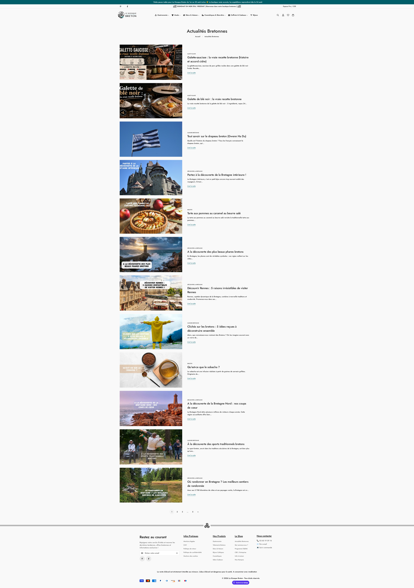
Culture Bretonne (193, 133)
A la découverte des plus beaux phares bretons (215, 252)
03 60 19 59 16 (265, 540)
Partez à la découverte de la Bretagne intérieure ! (216, 175)
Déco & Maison (218, 549)
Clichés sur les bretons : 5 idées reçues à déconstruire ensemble (212, 329)
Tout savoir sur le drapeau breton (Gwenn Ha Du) (216, 136)
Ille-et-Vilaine (191, 54)
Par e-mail (263, 544)
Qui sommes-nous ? (241, 545)
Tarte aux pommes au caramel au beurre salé (214, 213)
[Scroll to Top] (409, 576)
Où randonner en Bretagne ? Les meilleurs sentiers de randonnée (217, 484)
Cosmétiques (217, 556)
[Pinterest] (120, 6)
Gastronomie (217, 541)
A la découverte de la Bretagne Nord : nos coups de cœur (216, 405)
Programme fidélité (241, 549)
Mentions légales (189, 541)
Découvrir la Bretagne (194, 171)
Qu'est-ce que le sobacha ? (203, 367)
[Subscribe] (176, 553)
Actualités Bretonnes (242, 541)
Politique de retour (189, 549)
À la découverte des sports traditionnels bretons (215, 444)
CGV (185, 545)
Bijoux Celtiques (218, 552)
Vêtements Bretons (219, 545)
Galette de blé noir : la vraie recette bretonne (214, 99)
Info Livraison (239, 556)
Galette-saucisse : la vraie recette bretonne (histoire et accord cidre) (217, 59)
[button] (293, 15)
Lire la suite (191, 73)
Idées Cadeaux (218, 560)
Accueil (197, 36)
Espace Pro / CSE (289, 6)
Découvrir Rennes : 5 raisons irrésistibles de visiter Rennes (217, 290)
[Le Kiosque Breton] (127, 15)
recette (189, 210)
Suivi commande (265, 547)
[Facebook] (127, 6)
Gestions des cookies (190, 556)
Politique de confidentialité (192, 552)
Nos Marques (239, 560)
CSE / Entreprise (240, 552)
